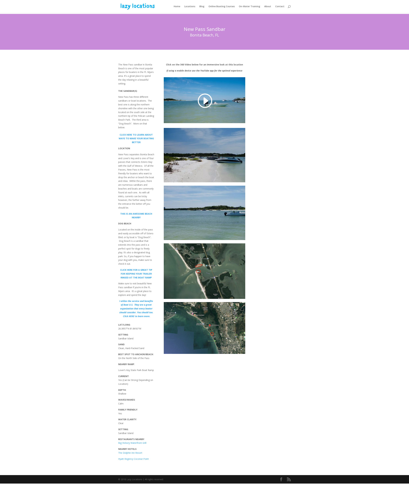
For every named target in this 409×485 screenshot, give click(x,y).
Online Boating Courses (221, 6)
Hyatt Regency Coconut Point (133, 458)
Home (177, 6)
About (267, 6)
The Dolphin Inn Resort (130, 452)
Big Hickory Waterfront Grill (132, 442)
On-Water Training (249, 6)
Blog (201, 6)
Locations (189, 6)
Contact (279, 6)
